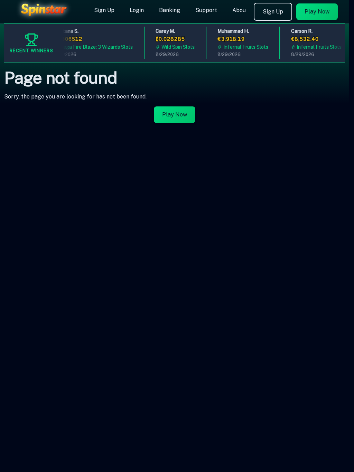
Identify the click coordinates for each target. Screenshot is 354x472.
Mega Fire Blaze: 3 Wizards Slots (94, 47)
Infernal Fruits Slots (243, 47)
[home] (45, 18)
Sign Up (104, 10)
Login (137, 10)
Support (206, 10)
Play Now (317, 11)
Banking (169, 10)
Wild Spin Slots (175, 47)
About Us (244, 10)
